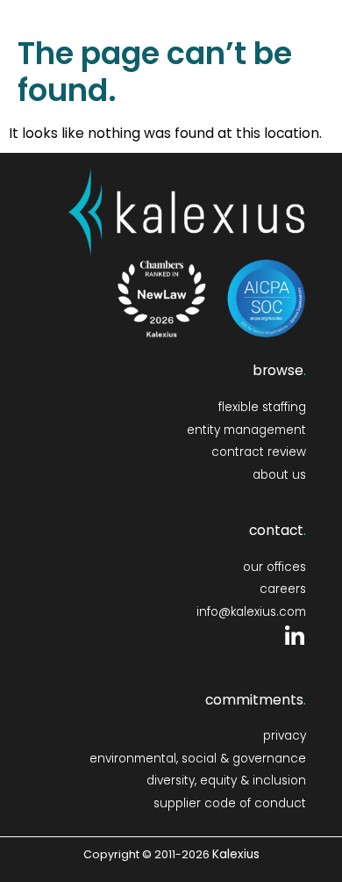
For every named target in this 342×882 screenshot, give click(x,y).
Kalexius (236, 854)
